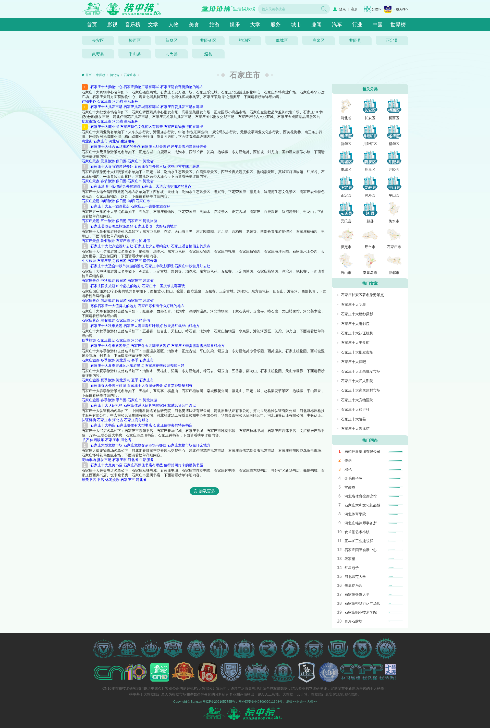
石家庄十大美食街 (355, 343)
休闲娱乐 (97, 440)
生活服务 (131, 101)
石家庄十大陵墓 (353, 419)
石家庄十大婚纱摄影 (357, 314)
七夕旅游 (89, 261)
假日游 (121, 161)
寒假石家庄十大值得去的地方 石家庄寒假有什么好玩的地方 (137, 306)
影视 (112, 24)
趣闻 (316, 24)
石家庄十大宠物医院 (357, 400)
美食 (194, 24)
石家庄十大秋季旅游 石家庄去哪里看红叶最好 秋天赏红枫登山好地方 (145, 326)
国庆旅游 (108, 300)
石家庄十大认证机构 (357, 333)
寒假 (146, 320)
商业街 (87, 141)
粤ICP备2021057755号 (219, 701)
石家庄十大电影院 (355, 324)
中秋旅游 (108, 280)
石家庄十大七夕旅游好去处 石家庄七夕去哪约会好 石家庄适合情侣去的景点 (150, 246)
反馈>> (291, 701)
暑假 (146, 241)
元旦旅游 (108, 161)
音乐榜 (132, 24)
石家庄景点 (91, 161)
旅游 (214, 24)
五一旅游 (108, 221)
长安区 (98, 40)
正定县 (392, 40)
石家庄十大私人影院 (357, 381)
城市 (296, 24)
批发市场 (89, 121)
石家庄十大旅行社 (355, 409)
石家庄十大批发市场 (357, 352)
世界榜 (398, 24)
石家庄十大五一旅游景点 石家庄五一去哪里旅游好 (130, 206)
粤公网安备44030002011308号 (260, 701)
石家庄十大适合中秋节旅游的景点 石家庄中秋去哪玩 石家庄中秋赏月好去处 (150, 266)
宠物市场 (89, 460)
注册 (354, 9)
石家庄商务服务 (136, 420)
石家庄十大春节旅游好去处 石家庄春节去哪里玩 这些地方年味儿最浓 (145, 166)
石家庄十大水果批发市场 (360, 371)
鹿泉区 (318, 40)
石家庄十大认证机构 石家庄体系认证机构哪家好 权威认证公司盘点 (143, 405)
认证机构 (89, 420)
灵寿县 (98, 54)
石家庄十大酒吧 (353, 362)
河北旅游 (150, 221)
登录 (342, 9)
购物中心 (89, 101)
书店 (85, 440)
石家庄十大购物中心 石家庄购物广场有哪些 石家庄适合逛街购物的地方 (146, 87)
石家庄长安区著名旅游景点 (362, 295)
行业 (357, 24)
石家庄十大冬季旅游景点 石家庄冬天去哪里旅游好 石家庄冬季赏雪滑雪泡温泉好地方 (157, 346)
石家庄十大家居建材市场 (360, 390)
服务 (276, 24)
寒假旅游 (108, 320)
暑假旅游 (108, 241)
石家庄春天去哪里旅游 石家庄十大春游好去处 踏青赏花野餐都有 (141, 385)
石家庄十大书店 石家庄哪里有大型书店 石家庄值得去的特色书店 (141, 425)
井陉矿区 (208, 40)
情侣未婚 (150, 261)
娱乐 (235, 24)
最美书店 (89, 480)
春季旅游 (108, 400)
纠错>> (301, 701)
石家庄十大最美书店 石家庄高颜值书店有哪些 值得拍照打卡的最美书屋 (146, 465)
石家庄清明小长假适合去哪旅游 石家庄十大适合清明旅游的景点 (140, 186)
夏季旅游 (108, 380)
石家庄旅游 (91, 201)
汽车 (337, 24)
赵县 (208, 54)
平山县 (135, 54)
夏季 (134, 380)
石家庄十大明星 (353, 304)
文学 (153, 24)
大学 (255, 24)
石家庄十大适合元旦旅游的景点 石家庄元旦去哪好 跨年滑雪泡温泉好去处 (148, 146)
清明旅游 (108, 201)
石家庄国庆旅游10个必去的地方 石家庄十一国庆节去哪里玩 (137, 286)
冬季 (134, 360)
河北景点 (123, 360)
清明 (131, 201)
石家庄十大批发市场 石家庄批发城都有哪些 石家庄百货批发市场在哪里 (146, 107)
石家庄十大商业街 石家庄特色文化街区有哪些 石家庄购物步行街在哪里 (146, 127)
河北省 (114, 75)
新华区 (171, 40)
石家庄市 (130, 75)
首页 (92, 24)
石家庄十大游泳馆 (355, 429)
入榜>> (312, 701)
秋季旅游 (89, 340)
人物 (173, 24)
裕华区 (245, 40)
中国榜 (100, 75)
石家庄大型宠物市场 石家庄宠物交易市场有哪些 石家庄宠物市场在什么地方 (150, 445)
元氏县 (171, 54)
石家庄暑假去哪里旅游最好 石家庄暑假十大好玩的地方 (133, 226)
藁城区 (282, 40)
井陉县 (355, 40)
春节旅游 (108, 181)
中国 (378, 24)
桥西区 (135, 40)
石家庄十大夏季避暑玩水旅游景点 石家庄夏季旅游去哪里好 (137, 365)
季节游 (121, 400)
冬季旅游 (108, 360)
